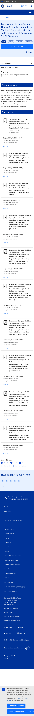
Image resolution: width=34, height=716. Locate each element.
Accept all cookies (16, 706)
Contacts (6, 578)
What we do (7, 511)
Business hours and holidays (12, 620)
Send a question (8, 582)
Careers (6, 516)
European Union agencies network (14, 648)
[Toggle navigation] (30, 12)
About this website (9, 533)
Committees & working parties (12, 520)
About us (6, 507)
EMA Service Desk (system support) (14, 587)
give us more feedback (9, 486)
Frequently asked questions (11, 564)
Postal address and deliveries (12, 616)
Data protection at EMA (11, 560)
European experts (9, 529)
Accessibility (7, 542)
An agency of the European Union (12, 657)
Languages (7, 538)
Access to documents (10, 573)
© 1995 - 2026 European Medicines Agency (16, 640)
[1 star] (3, 480)
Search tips (7, 569)
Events (7, 17)
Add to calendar (18, 46)
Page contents (8, 64)
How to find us (8, 612)
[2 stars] (5, 480)
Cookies (19, 698)
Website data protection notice (12, 556)
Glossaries (7, 547)
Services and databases (10, 591)
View (4, 146)
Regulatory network (9, 525)
